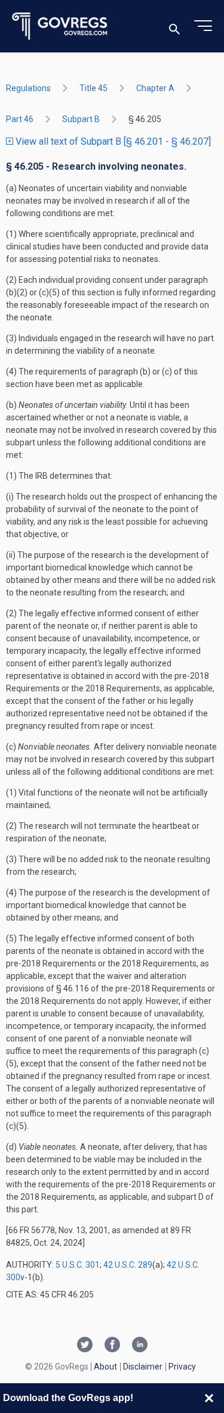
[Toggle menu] (203, 26)
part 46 (19, 119)
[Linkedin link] (140, 1346)
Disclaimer (142, 1366)
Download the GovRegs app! (68, 1398)
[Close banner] (209, 1398)
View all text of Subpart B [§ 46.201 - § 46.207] (112, 141)
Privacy (182, 1366)
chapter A (155, 88)
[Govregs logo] (60, 26)
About (105, 1366)
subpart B (81, 119)
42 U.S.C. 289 (127, 1264)
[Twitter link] (85, 1346)
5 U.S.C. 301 (78, 1264)
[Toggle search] (174, 26)
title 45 (93, 88)
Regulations (28, 88)
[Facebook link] (112, 1346)
